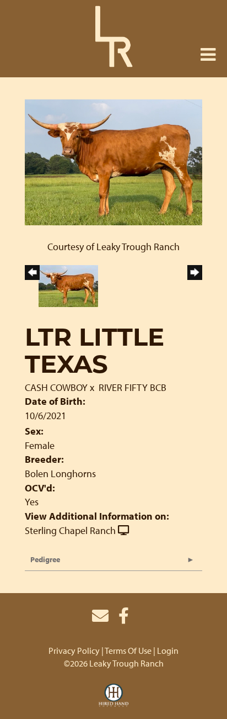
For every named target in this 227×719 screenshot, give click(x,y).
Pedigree (45, 559)
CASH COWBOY (56, 387)
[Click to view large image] (113, 161)
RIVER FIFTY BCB (132, 387)
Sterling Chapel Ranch (70, 530)
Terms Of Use (128, 650)
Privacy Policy (74, 650)
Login (168, 650)
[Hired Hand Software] (114, 696)
